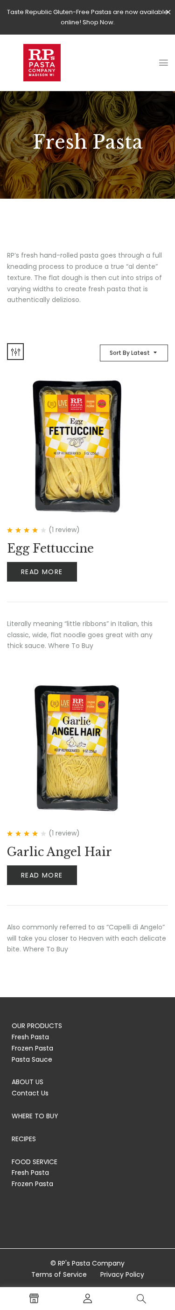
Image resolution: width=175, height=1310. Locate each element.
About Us (27, 1082)
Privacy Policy (122, 1274)
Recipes (24, 1139)
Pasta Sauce (32, 1059)
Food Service (34, 1161)
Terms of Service (59, 1274)
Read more (42, 571)
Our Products (37, 1025)
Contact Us (30, 1093)
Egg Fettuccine (50, 548)
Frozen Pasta (32, 1048)
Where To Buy (35, 1116)
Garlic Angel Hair (59, 852)
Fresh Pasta (30, 1037)
